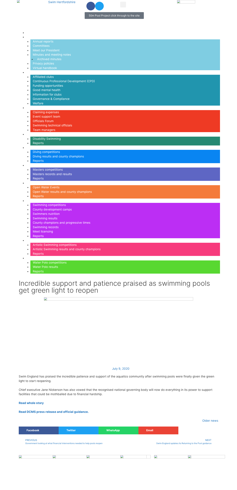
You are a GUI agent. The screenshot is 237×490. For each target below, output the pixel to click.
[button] (123, 4)
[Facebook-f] (90, 6)
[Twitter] (99, 6)
